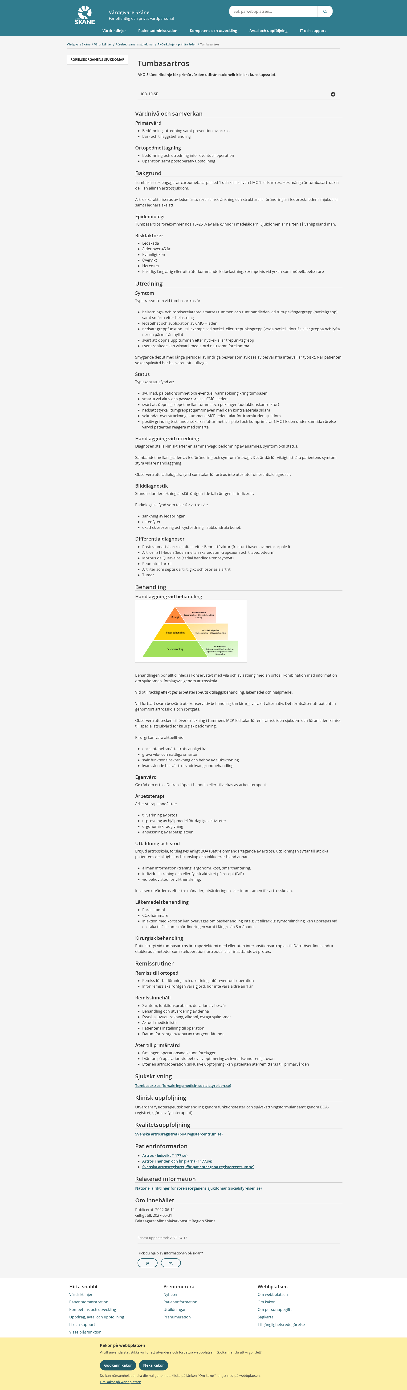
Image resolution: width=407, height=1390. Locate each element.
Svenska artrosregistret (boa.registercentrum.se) (179, 1134)
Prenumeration (177, 1317)
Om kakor (266, 1302)
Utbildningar (174, 1309)
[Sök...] (325, 11)
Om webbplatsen (273, 1294)
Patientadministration (88, 1302)
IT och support (82, 1324)
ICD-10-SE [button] (149, 94)
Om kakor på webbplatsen (120, 1382)
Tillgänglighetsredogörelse (281, 1324)
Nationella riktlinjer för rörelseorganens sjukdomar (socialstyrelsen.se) (198, 1188)
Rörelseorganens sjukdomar (97, 59)
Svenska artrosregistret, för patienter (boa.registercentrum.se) (198, 1166)
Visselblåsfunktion (85, 1332)
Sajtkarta (265, 1317)
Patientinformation (180, 1302)
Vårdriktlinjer (81, 1294)
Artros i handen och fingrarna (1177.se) (177, 1161)
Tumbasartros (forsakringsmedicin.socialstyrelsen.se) (183, 1085)
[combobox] (273, 11)
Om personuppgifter (276, 1309)
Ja (147, 1263)
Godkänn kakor (118, 1365)
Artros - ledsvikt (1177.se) (164, 1155)
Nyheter (170, 1294)
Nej (170, 1263)
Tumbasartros (209, 44)
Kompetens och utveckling (92, 1309)
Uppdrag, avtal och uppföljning (96, 1317)
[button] (114, 31)
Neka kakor (153, 1365)
